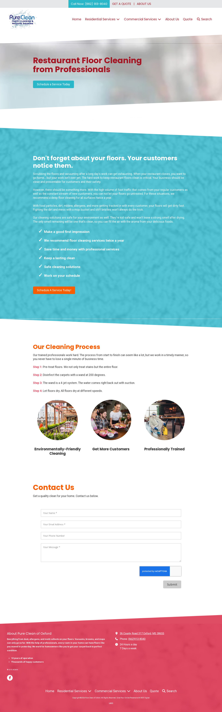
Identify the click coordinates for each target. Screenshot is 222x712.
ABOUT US (144, 4)
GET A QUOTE (121, 4)
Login (111, 703)
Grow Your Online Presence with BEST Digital (133, 698)
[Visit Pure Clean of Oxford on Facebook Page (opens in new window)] (10, 678)
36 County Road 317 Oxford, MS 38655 (142, 633)
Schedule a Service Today (53, 84)
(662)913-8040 (136, 638)
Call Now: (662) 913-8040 (89, 4)
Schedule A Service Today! (54, 290)
